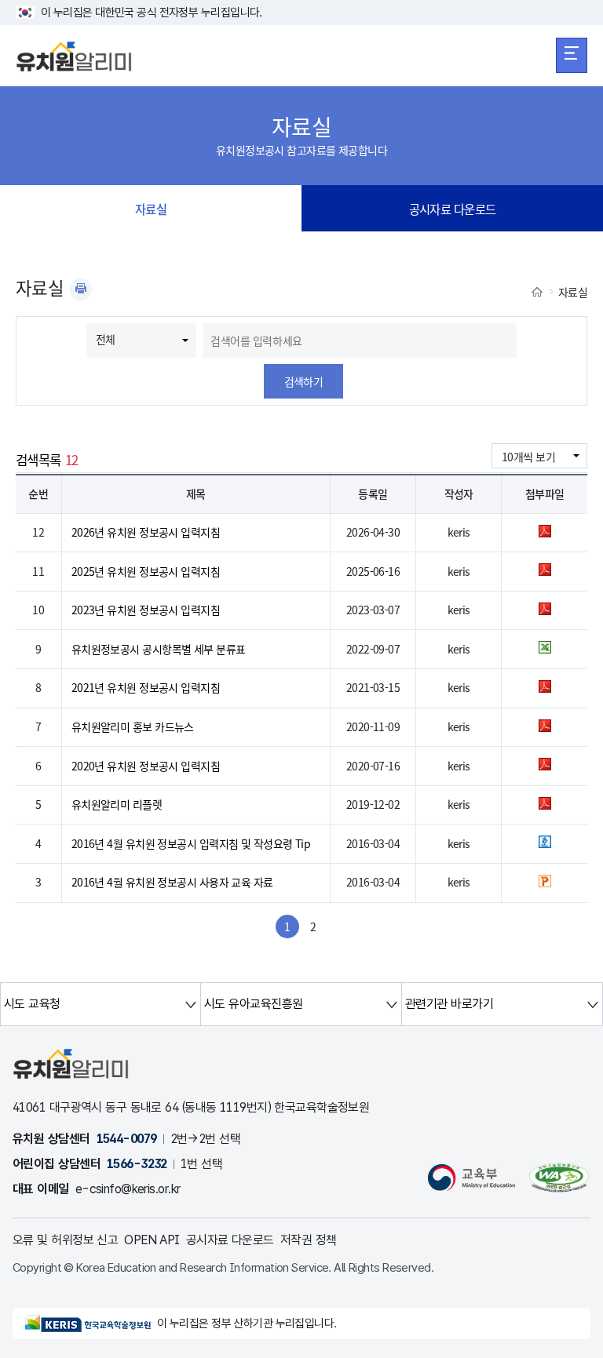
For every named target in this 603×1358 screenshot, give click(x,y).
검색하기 (303, 381)
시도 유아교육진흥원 (253, 1003)
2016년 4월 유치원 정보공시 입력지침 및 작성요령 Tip (191, 843)
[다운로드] (545, 533)
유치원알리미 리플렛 (116, 804)
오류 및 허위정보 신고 (65, 1239)
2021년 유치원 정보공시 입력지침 (145, 687)
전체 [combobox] (105, 339)
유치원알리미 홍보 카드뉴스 (132, 726)
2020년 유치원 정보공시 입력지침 (145, 766)
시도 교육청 (32, 1003)
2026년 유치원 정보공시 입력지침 (145, 532)
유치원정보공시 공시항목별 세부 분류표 (158, 649)
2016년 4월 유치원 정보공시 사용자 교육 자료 (172, 882)
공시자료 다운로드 (452, 208)
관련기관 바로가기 (449, 1003)
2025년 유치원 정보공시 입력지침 (145, 571)
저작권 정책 (308, 1239)
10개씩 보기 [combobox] (528, 456)
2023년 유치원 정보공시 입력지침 (145, 609)
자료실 (150, 208)
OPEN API (152, 1239)
